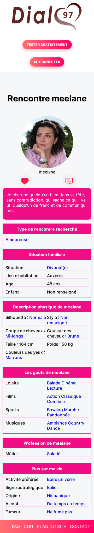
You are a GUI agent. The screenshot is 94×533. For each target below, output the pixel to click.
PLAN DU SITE (51, 526)
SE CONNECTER (47, 62)
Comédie (56, 401)
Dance (53, 428)
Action (53, 396)
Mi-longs (14, 336)
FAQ (16, 526)
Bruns (73, 336)
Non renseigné (58, 320)
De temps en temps (66, 503)
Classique (71, 396)
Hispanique (58, 495)
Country (76, 423)
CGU (28, 526)
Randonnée (58, 414)
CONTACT (80, 526)
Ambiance (57, 423)
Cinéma (69, 382)
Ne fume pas (59, 511)
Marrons (13, 357)
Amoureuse (16, 239)
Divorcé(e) (57, 267)
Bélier (52, 487)
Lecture (54, 388)
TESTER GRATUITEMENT (47, 45)
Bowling (55, 409)
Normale (37, 317)
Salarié (53, 453)
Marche (71, 409)
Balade (53, 382)
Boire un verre (61, 479)
